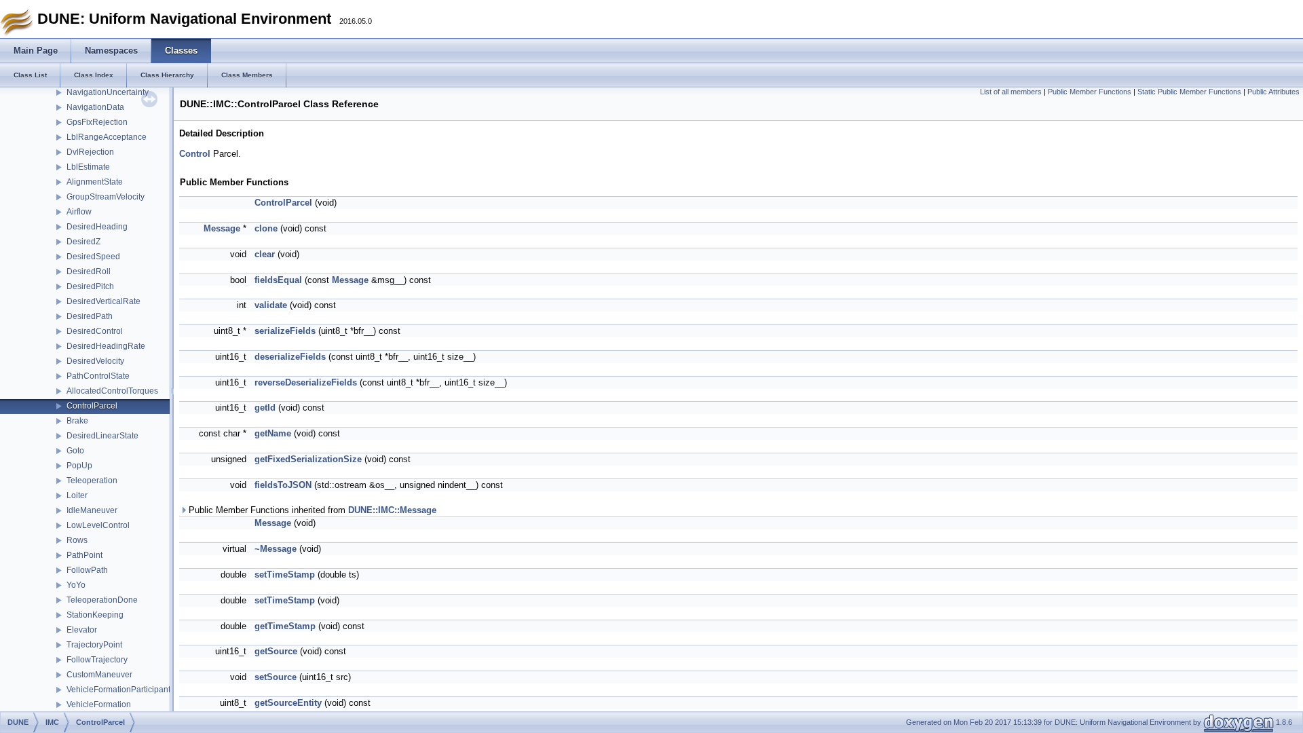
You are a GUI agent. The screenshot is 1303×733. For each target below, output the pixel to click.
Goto (75, 450)
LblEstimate (88, 167)
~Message (275, 549)
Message (222, 228)
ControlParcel (92, 406)
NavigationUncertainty (108, 92)
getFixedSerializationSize (308, 459)
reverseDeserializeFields (305, 382)
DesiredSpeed (93, 256)
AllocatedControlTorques (112, 391)
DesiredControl (95, 331)
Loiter (77, 495)
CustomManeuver (99, 674)
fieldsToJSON (282, 485)
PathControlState (98, 376)
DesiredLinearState (102, 435)
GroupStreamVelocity (106, 197)
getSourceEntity (288, 703)
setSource (275, 677)
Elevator (82, 630)
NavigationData (95, 107)
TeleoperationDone (102, 600)
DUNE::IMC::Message (392, 510)
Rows (77, 540)
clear (264, 254)
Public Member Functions (1089, 92)
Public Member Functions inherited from (311, 510)
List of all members (1011, 92)
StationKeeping (95, 615)
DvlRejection (90, 152)
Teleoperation (92, 480)
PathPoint (84, 555)
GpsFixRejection (97, 122)
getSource (275, 651)
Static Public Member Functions (1189, 92)
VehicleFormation (99, 704)
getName (272, 433)
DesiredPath (90, 316)
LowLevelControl (98, 525)
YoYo (76, 585)
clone (266, 228)
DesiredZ (83, 241)
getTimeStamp (285, 626)
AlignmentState (95, 182)
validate (270, 305)
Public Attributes (1273, 92)
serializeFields (285, 331)
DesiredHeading (97, 226)
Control (194, 154)
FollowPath (87, 570)
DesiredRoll (89, 271)
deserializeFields (290, 357)
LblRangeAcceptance (107, 137)
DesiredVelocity (95, 361)
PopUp (79, 465)
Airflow (79, 212)
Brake (77, 421)
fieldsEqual (278, 280)
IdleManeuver (92, 510)
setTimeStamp (284, 574)
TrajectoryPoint (94, 645)
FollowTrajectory (97, 659)
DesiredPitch (90, 286)
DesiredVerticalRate (103, 301)
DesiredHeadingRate (106, 346)
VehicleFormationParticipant (118, 689)
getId (265, 407)
